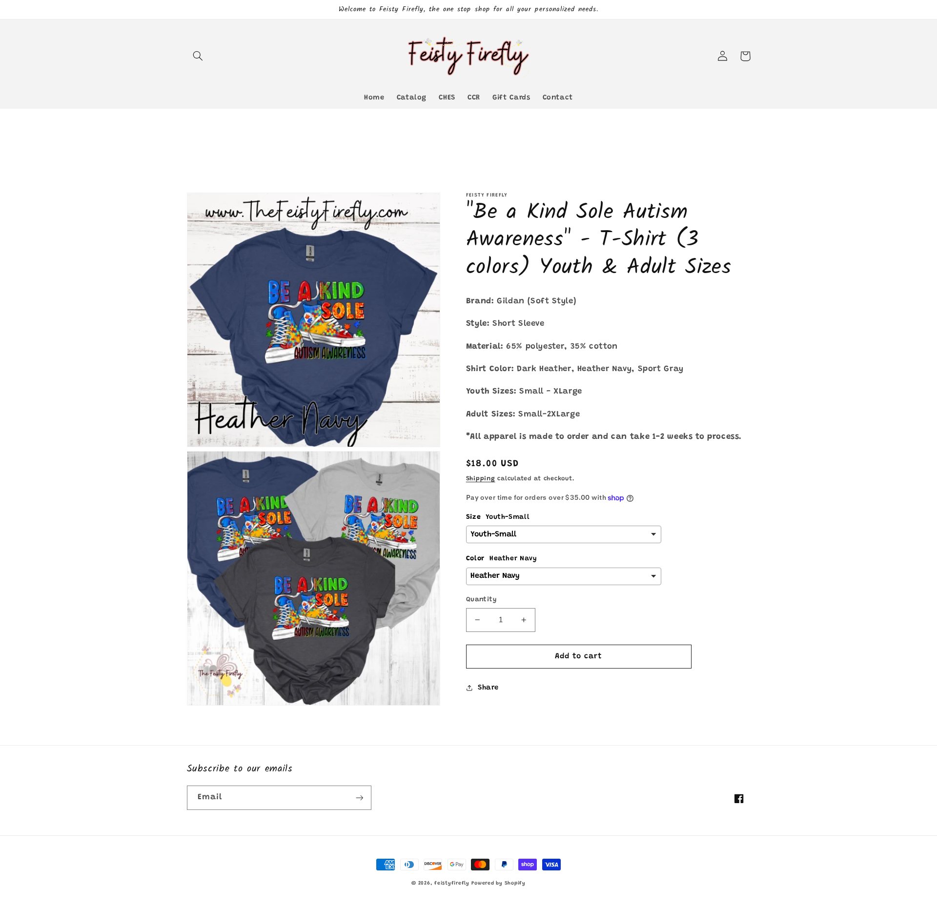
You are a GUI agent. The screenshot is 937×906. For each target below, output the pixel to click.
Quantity (481, 599)
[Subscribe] (359, 797)
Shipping (480, 479)
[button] (198, 56)
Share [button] (488, 687)
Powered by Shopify (498, 883)
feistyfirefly (451, 883)
